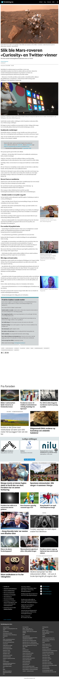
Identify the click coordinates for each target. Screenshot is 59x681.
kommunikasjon (39, 348)
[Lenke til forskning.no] (18, 1)
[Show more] (20, 345)
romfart (16, 348)
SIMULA (43, 634)
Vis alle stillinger (29, 459)
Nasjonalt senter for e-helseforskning (30, 642)
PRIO (43, 628)
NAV (3, 667)
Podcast (49, 2)
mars (32, 348)
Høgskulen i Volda (6, 653)
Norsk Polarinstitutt (26, 661)
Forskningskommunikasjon (19, 342)
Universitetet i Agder (46, 655)
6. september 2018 (26, 148)
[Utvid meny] (57, 2)
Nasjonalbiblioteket (26, 636)
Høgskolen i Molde (6, 650)
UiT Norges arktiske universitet (48, 653)
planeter (22, 348)
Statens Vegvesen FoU (46, 644)
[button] (3, 450)
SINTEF (43, 636)
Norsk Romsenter (26, 664)
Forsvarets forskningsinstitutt (8, 642)
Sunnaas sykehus (45, 647)
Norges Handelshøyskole (27, 654)
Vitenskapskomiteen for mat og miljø (49, 671)
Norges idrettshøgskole (27, 659)
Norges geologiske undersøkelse (29, 658)
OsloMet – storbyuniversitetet (28, 671)
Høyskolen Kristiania (7, 656)
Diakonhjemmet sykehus (7, 633)
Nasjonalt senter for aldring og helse (29, 640)
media (27, 348)
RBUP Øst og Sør (45, 630)
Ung (45, 2)
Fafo (3, 637)
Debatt (41, 2)
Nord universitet (26, 649)
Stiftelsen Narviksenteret (47, 645)
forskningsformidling (7, 350)
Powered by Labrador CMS (29, 678)
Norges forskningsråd (27, 656)
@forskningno (46, 586)
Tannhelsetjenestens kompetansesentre (49, 650)
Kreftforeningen (6, 661)
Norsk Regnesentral (26, 662)
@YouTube (29, 144)
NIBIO (4, 669)
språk (2, 348)
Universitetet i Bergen (46, 657)
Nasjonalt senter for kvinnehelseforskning (30, 643)
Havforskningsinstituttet (7, 648)
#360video (20, 144)
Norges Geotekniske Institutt (28, 653)
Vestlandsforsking (45, 666)
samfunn (16, 350)
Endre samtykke (7, 619)
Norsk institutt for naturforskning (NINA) (30, 667)
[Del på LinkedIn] (6, 353)
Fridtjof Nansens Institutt (7, 645)
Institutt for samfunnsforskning (9, 658)
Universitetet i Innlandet (46, 658)
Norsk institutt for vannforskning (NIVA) (30, 669)
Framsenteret (5, 643)
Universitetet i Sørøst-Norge (47, 663)
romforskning (9, 348)
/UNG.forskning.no (47, 591)
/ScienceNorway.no (47, 593)
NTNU (24, 634)
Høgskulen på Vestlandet (7, 655)
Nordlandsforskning (26, 651)
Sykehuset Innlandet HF (46, 649)
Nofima (24, 648)
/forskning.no (46, 588)
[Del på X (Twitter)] (4, 353)
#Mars (5, 144)
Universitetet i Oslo (45, 660)
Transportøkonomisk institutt (48, 652)
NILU (4, 673)
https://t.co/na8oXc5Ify (9, 146)
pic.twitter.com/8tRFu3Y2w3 (22, 146)
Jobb (53, 2)
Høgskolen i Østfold (6, 651)
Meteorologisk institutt (7, 666)
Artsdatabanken (6, 631)
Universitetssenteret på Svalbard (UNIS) (49, 665)
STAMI (43, 642)
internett (46, 348)
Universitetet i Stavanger (46, 662)
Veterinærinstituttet (46, 668)
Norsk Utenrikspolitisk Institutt (28, 666)
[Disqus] (29, 368)
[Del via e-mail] (8, 353)
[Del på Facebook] (2, 353)
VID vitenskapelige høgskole (47, 670)
